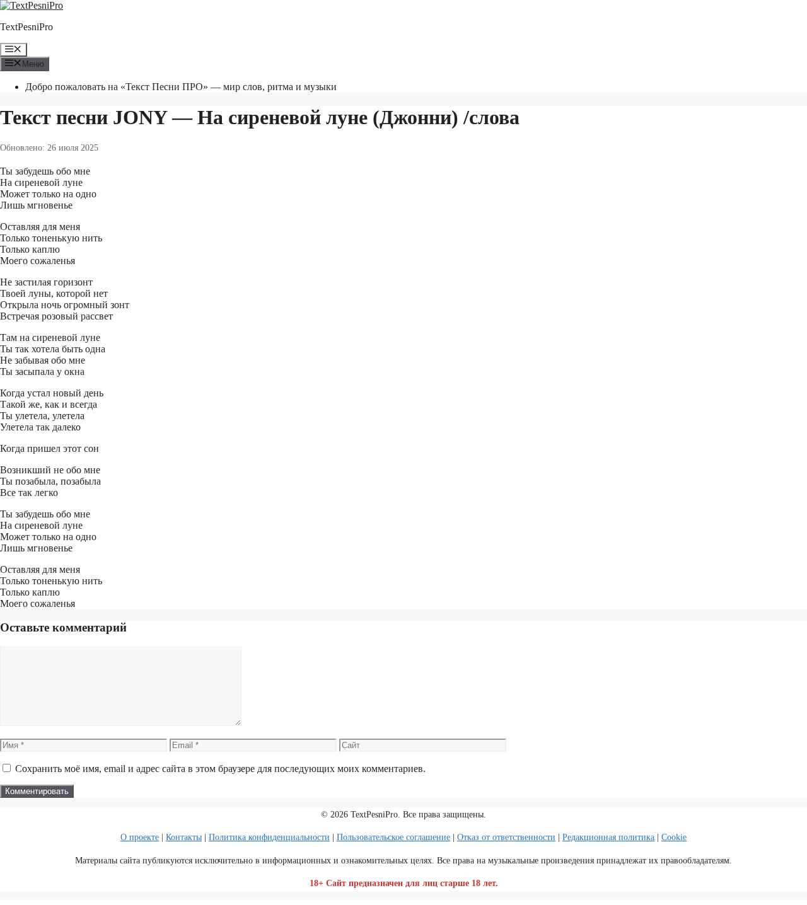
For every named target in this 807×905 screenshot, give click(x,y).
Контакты (184, 837)
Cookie (674, 837)
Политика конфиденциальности (269, 837)
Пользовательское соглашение (393, 837)
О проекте (139, 837)
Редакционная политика (608, 837)
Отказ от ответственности (506, 837)
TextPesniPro (26, 26)
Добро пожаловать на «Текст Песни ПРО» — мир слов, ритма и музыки (181, 86)
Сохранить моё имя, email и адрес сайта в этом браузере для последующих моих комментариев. (220, 768)
